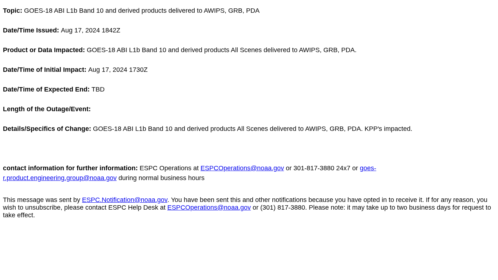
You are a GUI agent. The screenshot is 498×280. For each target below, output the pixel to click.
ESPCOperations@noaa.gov (242, 168)
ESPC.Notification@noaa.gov (124, 199)
